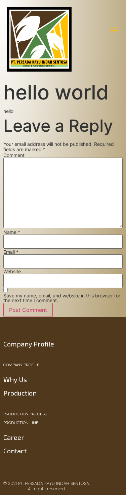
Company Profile (21, 365)
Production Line (20, 422)
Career (13, 437)
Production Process (25, 414)
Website (12, 271)
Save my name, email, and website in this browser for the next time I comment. (61, 298)
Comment (14, 155)
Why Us (15, 379)
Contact (15, 451)
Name (11, 232)
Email (10, 252)
